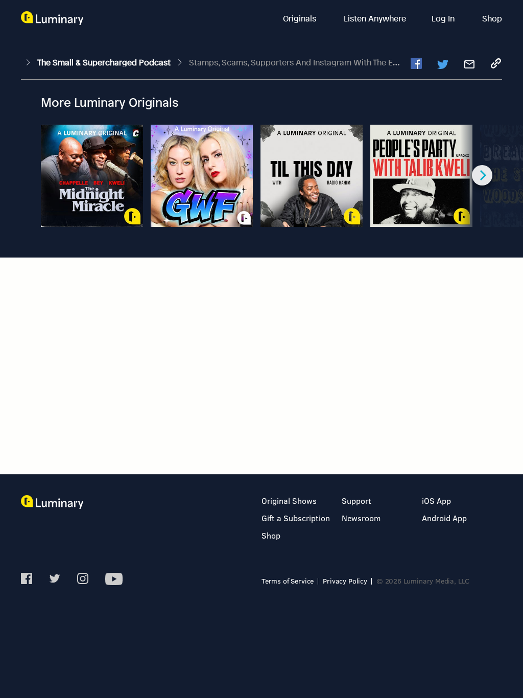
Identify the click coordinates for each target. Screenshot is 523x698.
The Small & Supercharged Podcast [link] (105, 62)
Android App (444, 518)
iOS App (436, 500)
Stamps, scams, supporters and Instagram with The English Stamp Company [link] (335, 62)
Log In (444, 18)
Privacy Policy (345, 581)
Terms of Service (288, 581)
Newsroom (361, 518)
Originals (300, 18)
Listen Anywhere (375, 18)
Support (356, 500)
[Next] (482, 175)
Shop (492, 18)
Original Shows (289, 500)
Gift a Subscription (296, 518)
